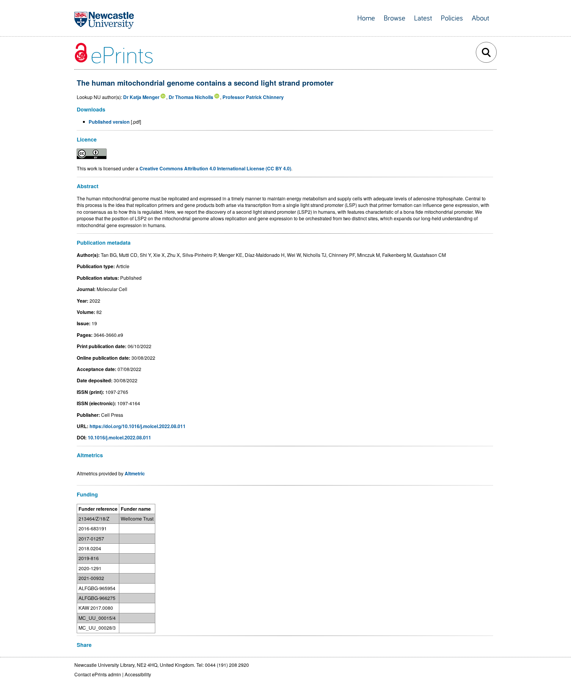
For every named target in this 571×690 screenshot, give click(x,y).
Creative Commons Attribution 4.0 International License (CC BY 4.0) (215, 168)
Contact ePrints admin (97, 674)
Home (366, 18)
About (480, 18)
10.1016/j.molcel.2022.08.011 (119, 437)
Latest (423, 18)
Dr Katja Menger (141, 97)
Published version (109, 121)
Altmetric (135, 473)
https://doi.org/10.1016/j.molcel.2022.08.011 (138, 426)
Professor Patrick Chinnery (253, 97)
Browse (394, 18)
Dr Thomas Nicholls (191, 97)
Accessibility (138, 674)
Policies (452, 18)
